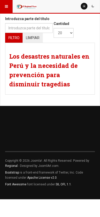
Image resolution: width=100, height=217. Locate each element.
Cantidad (61, 24)
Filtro (13, 38)
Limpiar (32, 38)
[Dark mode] (92, 6)
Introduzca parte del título (27, 19)
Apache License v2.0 (42, 177)
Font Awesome (15, 184)
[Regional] (26, 6)
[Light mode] (84, 6)
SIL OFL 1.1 (63, 184)
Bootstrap (12, 172)
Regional (11, 166)
